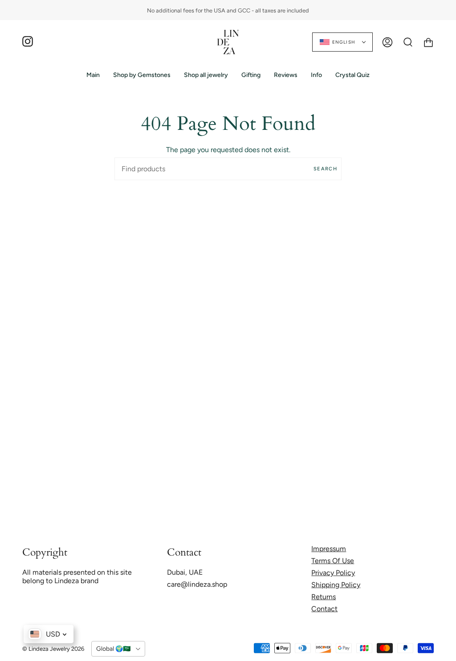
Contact (324, 609)
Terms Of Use (332, 560)
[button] (141, 74)
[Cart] (428, 42)
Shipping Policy (335, 584)
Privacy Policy (333, 572)
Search (325, 169)
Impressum (328, 548)
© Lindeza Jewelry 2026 (53, 648)
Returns (323, 596)
